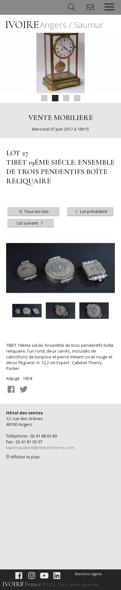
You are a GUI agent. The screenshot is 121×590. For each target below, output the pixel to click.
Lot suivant (28, 223)
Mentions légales (88, 574)
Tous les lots (36, 211)
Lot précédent (93, 211)
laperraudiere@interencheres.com (40, 447)
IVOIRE (54, 24)
